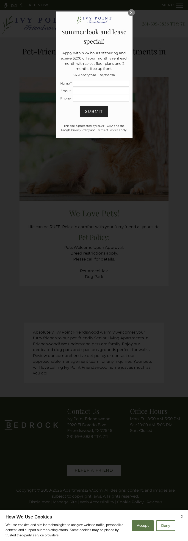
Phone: (65, 98)
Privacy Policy (80, 130)
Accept (143, 525)
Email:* (66, 91)
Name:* (66, 83)
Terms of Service (107, 130)
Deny (165, 525)
